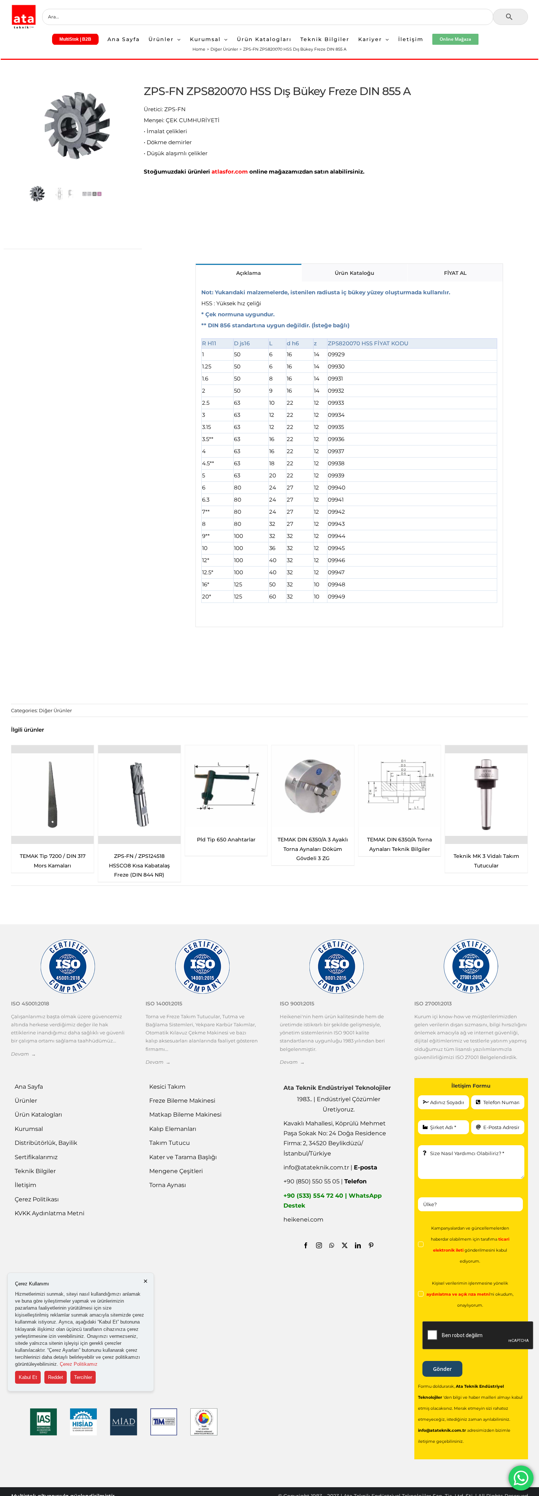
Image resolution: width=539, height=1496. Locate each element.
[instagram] (319, 1245)
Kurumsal (29, 1128)
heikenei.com (303, 1219)
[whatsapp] (331, 1245)
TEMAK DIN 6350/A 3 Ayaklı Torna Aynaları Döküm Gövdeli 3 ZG (313, 848)
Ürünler (26, 1100)
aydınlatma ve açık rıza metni (458, 1294)
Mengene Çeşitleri (176, 1171)
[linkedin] (358, 1245)
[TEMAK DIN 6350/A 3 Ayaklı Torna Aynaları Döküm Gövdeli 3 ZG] (313, 786)
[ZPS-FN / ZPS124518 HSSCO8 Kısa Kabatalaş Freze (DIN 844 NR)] (139, 794)
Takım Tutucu (169, 1142)
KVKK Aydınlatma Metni (49, 1213)
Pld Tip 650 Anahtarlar (226, 839)
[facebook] (306, 1245)
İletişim (25, 1185)
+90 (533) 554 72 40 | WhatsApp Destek (332, 1200)
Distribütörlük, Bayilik (46, 1142)
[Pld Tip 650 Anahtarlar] (226, 786)
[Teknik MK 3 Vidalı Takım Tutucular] (486, 794)
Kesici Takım (167, 1086)
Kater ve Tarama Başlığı (183, 1157)
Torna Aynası (167, 1185)
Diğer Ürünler (55, 710)
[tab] (248, 272)
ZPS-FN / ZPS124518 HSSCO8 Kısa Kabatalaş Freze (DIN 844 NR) (139, 865)
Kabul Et (28, 1377)
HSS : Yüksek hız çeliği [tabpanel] (325, 444)
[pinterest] (371, 1245)
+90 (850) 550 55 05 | (325, 1181)
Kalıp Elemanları (172, 1128)
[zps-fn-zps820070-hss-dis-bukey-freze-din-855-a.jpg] (78, 126)
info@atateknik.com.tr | (330, 1167)
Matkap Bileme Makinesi (185, 1114)
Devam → (23, 1054)
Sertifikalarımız (36, 1157)
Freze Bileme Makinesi (182, 1100)
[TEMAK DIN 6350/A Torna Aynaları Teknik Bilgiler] (399, 786)
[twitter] (345, 1245)
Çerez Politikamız (79, 1364)
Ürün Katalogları (38, 1114)
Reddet (55, 1377)
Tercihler (83, 1377)
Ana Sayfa (29, 1086)
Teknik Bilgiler (35, 1171)
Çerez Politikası (37, 1199)
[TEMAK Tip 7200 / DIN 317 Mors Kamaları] (52, 794)
